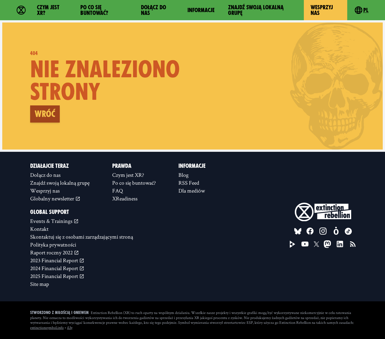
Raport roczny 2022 (52, 252)
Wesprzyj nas (322, 10)
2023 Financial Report (54, 260)
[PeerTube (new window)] (292, 244)
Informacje (200, 10)
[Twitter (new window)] (316, 244)
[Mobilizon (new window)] (335, 231)
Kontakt (39, 228)
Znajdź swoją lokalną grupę (256, 10)
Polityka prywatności (53, 244)
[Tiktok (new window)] (348, 231)
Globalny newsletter (52, 198)
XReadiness (125, 198)
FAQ (117, 190)
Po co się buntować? (94, 10)
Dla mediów (191, 190)
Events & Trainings (52, 221)
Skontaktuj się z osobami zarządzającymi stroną (81, 236)
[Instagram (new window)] (323, 231)
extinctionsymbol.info (47, 327)
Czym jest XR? (48, 10)
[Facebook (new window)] (310, 231)
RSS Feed (188, 182)
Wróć (45, 114)
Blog (183, 174)
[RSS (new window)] (352, 244)
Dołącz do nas (153, 10)
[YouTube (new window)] (304, 244)
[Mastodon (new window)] (327, 244)
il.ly (69, 327)
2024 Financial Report (54, 268)
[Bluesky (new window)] (298, 231)
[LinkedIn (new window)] (339, 244)
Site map (39, 284)
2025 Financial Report (54, 276)
